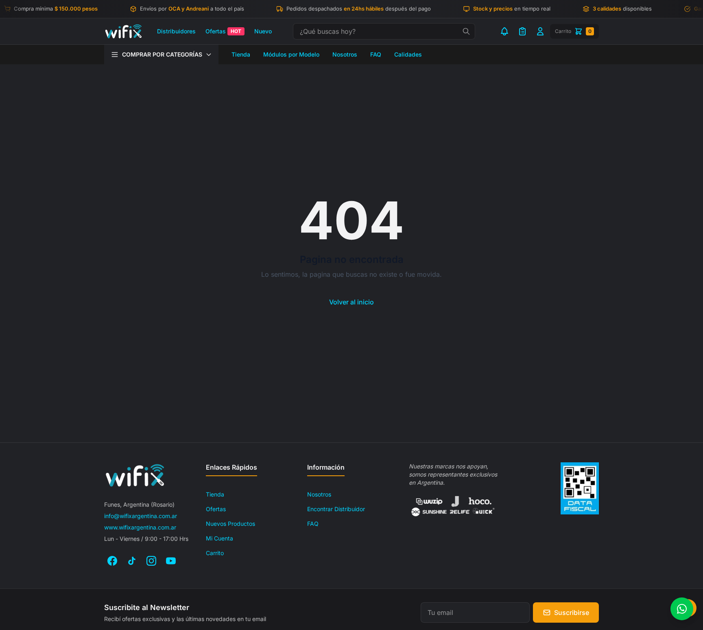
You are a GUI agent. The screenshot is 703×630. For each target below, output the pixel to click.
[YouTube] (171, 561)
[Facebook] (112, 561)
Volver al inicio (351, 302)
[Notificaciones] (504, 31)
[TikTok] (132, 561)
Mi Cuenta (219, 538)
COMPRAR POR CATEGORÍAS (162, 54)
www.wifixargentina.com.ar (140, 527)
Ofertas (223, 31)
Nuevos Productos (230, 523)
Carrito (215, 552)
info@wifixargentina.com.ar (140, 515)
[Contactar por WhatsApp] (681, 608)
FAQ (375, 54)
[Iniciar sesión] (540, 31)
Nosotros (344, 54)
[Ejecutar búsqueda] (466, 31)
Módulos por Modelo (291, 54)
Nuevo (263, 31)
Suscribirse (571, 612)
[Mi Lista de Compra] (522, 31)
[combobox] (384, 31)
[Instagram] (151, 561)
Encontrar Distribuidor (336, 508)
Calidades (408, 54)
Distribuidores (176, 31)
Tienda (240, 54)
